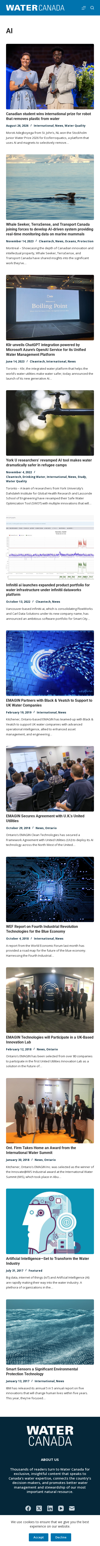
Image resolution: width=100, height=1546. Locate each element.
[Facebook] (28, 1508)
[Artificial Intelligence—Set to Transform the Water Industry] (50, 1221)
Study (82, 477)
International (44, 126)
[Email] (72, 1508)
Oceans (70, 241)
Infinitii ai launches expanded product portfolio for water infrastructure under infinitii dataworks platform (48, 590)
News (59, 126)
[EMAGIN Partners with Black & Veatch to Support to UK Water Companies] (50, 663)
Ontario (51, 828)
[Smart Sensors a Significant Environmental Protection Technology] (50, 1332)
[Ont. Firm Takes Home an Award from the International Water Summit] (50, 1111)
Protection (85, 241)
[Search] (92, 7)
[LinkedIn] (50, 1508)
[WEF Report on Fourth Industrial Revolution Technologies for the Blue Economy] (50, 889)
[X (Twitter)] (39, 1508)
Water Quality (75, 126)
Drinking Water (34, 477)
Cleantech (46, 241)
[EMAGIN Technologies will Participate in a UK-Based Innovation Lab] (50, 1000)
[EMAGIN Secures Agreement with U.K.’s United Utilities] (50, 779)
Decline (61, 1537)
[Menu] (84, 8)
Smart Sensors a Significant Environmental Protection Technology (42, 1371)
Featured (35, 1271)
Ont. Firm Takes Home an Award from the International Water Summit (41, 1150)
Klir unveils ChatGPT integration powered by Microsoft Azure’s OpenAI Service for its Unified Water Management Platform (46, 350)
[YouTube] (61, 1508)
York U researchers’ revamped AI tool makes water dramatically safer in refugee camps (49, 462)
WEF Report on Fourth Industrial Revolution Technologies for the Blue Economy (42, 929)
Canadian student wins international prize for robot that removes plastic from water (48, 116)
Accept (38, 1537)
